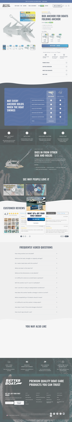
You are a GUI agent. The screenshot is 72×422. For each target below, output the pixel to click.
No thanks (36, 223)
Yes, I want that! (36, 219)
